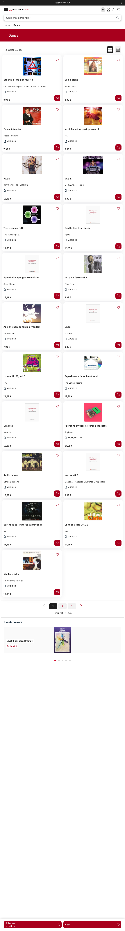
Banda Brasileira (11, 481)
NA (66, 135)
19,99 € (68, 396)
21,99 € (7, 396)
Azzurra (68, 333)
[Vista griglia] (110, 49)
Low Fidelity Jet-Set (13, 580)
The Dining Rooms (73, 382)
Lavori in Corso (38, 86)
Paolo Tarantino (11, 135)
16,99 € (7, 297)
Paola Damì (70, 86)
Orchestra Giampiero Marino (17, 86)
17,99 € (68, 446)
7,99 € (7, 149)
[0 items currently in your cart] (118, 9)
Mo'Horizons (10, 333)
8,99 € (7, 100)
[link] (103, 9)
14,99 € (68, 544)
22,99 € (7, 544)
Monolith (8, 432)
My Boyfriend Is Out (74, 185)
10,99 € (7, 199)
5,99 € (68, 199)
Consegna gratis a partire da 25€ (91, 2)
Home (7, 25)
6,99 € (68, 297)
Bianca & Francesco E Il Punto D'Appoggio (85, 481)
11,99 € (7, 248)
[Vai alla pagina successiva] (81, 606)
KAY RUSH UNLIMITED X (16, 185)
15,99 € (68, 248)
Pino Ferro (70, 284)
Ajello (67, 234)
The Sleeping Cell (12, 234)
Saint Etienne (10, 284)
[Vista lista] (118, 49)
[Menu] (6, 10)
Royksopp (69, 432)
